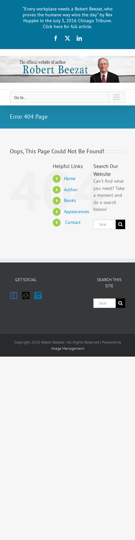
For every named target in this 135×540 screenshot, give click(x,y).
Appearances (76, 211)
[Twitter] (25, 295)
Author (71, 190)
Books (70, 200)
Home (69, 178)
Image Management (67, 348)
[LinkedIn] (38, 295)
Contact (72, 222)
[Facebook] (13, 295)
